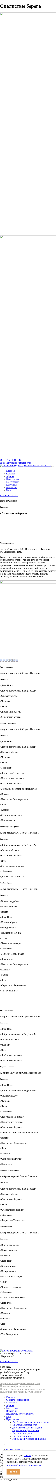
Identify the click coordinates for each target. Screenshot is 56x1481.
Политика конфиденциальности (17, 1386)
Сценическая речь (22, 1433)
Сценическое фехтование (25, 1430)
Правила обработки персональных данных (22, 1389)
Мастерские (12, 482)
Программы (12, 479)
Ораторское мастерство (24, 1425)
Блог (8, 490)
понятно (13, 1472)
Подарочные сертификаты (20, 1413)
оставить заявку (14, 1449)
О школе (10, 473)
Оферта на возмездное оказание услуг (20, 1383)
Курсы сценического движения (29, 1438)
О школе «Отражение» (18, 1399)
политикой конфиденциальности (24, 1465)
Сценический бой (21, 1436)
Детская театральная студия (27, 1427)
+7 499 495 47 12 (42, 465)
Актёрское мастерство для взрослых (31, 1422)
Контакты (11, 484)
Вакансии (11, 487)
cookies (27, 1455)
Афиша (10, 476)
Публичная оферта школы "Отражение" (21, 1391)
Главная (10, 470)
